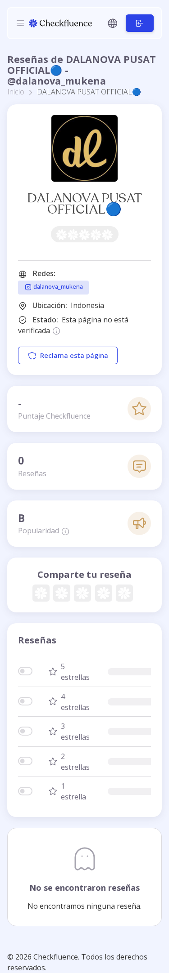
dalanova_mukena (57, 287)
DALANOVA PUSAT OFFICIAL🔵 (84, 204)
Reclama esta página (74, 355)
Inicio (15, 92)
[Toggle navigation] (20, 22)
